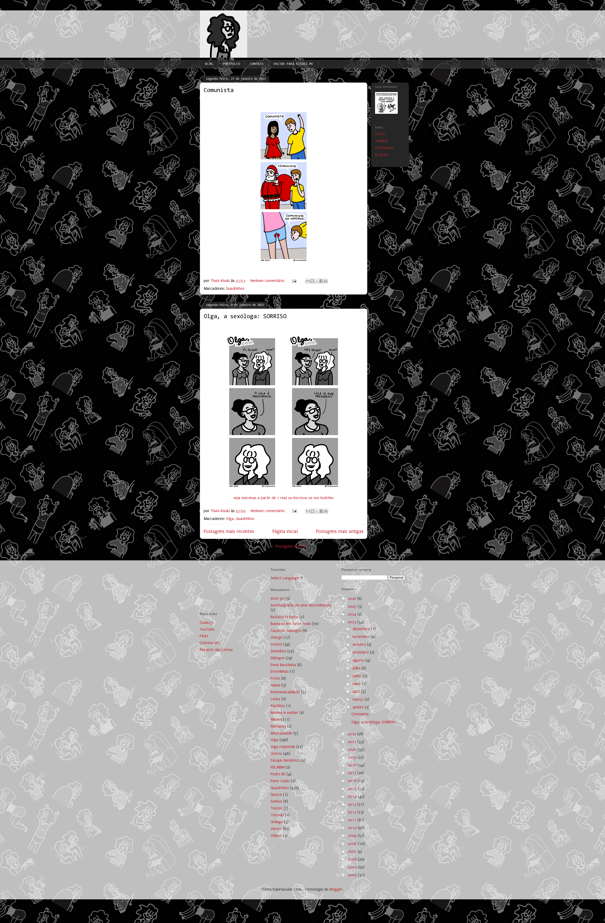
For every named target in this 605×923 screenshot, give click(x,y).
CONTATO (256, 64)
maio (357, 683)
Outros (276, 753)
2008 (353, 843)
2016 (353, 780)
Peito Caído (280, 781)
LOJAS (380, 134)
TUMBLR (381, 141)
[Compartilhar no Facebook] (321, 281)
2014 (353, 796)
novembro (362, 636)
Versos (276, 828)
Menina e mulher (284, 712)
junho (358, 676)
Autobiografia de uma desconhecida (301, 605)
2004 (353, 875)
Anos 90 (277, 598)
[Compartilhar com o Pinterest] (325, 281)
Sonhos (276, 801)
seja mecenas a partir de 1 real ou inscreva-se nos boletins (283, 498)
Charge (276, 637)
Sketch (276, 794)
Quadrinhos (235, 288)
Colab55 (207, 622)
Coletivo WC (210, 643)
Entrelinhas (280, 671)
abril (357, 691)
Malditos (278, 705)
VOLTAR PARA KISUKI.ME (293, 64)
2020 (353, 749)
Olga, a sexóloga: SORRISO (245, 317)
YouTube (207, 629)
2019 (353, 757)
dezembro (362, 629)
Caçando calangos (286, 630)
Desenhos (278, 651)
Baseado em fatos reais (291, 623)
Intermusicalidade (285, 692)
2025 (353, 606)
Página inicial (285, 531)
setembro (361, 652)
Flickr (204, 636)
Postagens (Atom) (291, 546)
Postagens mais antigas (339, 531)
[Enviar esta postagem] (294, 280)
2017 (352, 773)
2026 (352, 598)
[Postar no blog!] (312, 281)
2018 (353, 765)
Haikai (275, 685)
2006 (353, 859)
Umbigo (277, 822)
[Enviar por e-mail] (307, 281)
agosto (359, 660)
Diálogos (278, 658)
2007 (353, 851)
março (359, 699)
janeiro (359, 707)
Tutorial (277, 815)
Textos (276, 808)
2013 (353, 804)
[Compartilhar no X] (316, 281)
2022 (352, 734)
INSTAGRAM (384, 148)
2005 (353, 867)
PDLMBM (278, 767)
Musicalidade (281, 733)
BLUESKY (382, 155)
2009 (353, 835)
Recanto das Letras (216, 649)
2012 (352, 812)
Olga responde (283, 746)
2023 (352, 622)
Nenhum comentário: (268, 280)
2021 (352, 741)
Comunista (218, 91)
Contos (276, 644)
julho (357, 668)
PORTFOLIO (231, 64)
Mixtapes (278, 726)
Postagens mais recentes (229, 531)
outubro (360, 644)
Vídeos (276, 835)
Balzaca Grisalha (284, 617)
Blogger (336, 889)
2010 (353, 828)
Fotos (275, 678)
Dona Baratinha (283, 665)
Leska (275, 699)
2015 (353, 789)
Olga (230, 518)
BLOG (209, 64)
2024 (353, 614)
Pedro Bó (278, 774)
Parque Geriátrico (285, 760)
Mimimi (276, 719)
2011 (353, 820)
